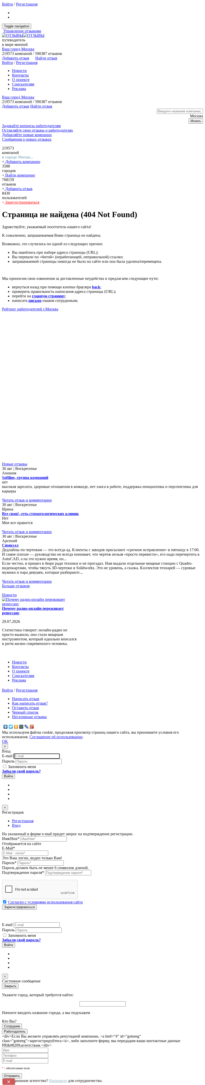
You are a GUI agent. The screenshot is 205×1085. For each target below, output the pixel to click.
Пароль (8, 761)
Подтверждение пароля (23, 872)
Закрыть (10, 986)
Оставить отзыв (25, 708)
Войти (7, 4)
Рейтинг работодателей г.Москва (30, 309)
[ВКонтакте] (5, 726)
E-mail (7, 756)
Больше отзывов (16, 586)
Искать (195, 121)
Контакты (20, 75)
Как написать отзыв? (30, 703)
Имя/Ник (11, 839)
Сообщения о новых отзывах (27, 139)
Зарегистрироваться (21, 202)
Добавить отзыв (18, 189)
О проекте (21, 79)
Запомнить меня (21, 767)
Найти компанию (19, 175)
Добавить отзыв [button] (15, 58)
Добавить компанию (22, 161)
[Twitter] (11, 726)
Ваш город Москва (18, 49)
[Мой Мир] (21, 726)
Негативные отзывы (29, 717)
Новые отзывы (14, 464)
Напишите (58, 1080)
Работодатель (15, 1031)
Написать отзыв (25, 699)
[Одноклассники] (16, 726)
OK (5, 741)
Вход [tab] (16, 825)
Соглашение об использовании (56, 737)
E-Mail (8, 848)
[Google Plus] (31, 726)
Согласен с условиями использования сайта (45, 902)
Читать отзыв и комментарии (27, 500)
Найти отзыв (46, 58)
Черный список (25, 712)
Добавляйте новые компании (27, 135)
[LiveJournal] (26, 726)
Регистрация (27, 4)
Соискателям (23, 84)
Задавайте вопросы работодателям (31, 126)
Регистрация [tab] (23, 821)
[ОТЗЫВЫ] (23, 35)
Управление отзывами (22, 31)
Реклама (19, 89)
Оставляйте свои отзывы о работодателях (37, 130)
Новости (19, 70)
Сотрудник (12, 1026)
